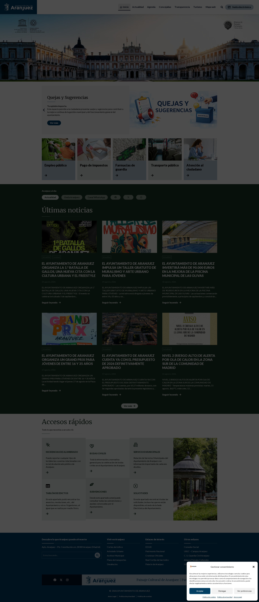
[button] (253, 566)
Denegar (222, 591)
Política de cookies (209, 597)
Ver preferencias (244, 591)
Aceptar (199, 591)
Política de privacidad (224, 597)
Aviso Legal (238, 597)
